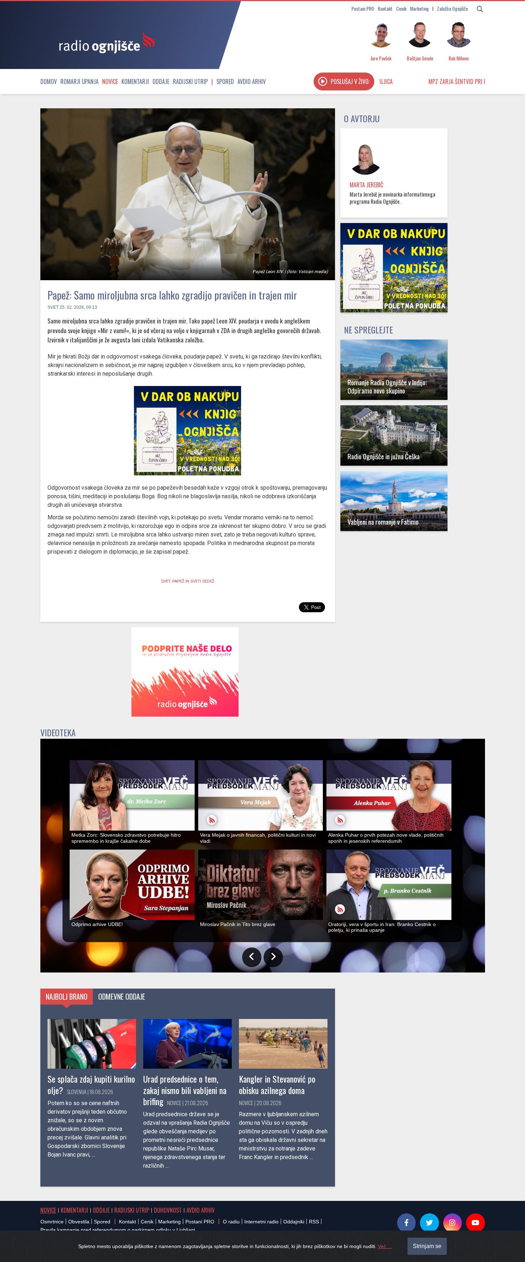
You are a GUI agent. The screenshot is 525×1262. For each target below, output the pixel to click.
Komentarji (135, 81)
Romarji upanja (79, 81)
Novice (110, 81)
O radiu (231, 1221)
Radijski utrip (190, 81)
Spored (225, 81)
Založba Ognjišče (452, 8)
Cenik (401, 8)
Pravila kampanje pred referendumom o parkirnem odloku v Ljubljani (117, 1230)
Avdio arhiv (252, 81)
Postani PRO (362, 8)
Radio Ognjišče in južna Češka (384, 456)
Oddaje (160, 81)
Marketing (419, 8)
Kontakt (385, 8)
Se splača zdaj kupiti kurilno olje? (91, 1084)
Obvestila (78, 1221)
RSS (314, 1221)
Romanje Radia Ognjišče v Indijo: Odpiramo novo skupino (387, 386)
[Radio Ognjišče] (104, 42)
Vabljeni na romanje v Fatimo (383, 521)
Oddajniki (293, 1221)
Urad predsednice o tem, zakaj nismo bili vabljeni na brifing (184, 1089)
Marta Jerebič (366, 184)
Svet (53, 307)
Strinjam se (427, 1246)
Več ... (385, 1246)
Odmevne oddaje (121, 996)
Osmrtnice (52, 1221)
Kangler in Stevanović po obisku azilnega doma (277, 1084)
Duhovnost (168, 1210)
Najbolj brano (67, 996)
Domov (48, 81)
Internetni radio (261, 1221)
